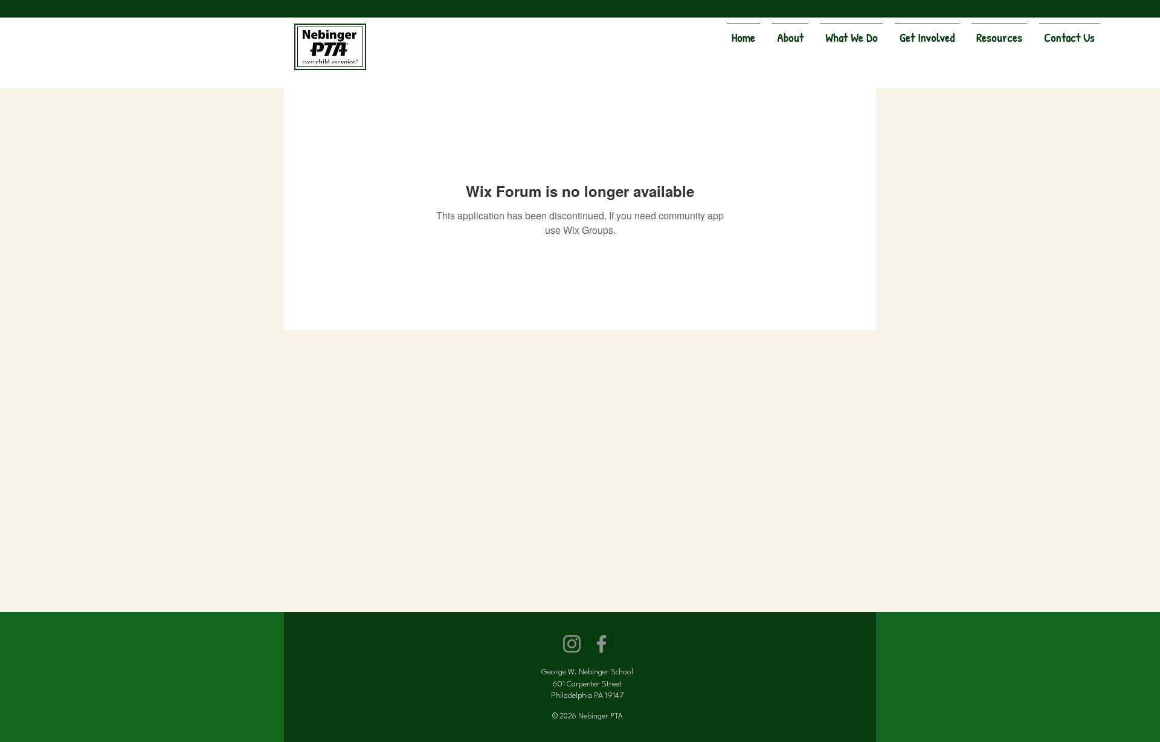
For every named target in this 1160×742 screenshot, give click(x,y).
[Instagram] (572, 644)
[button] (790, 32)
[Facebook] (601, 644)
